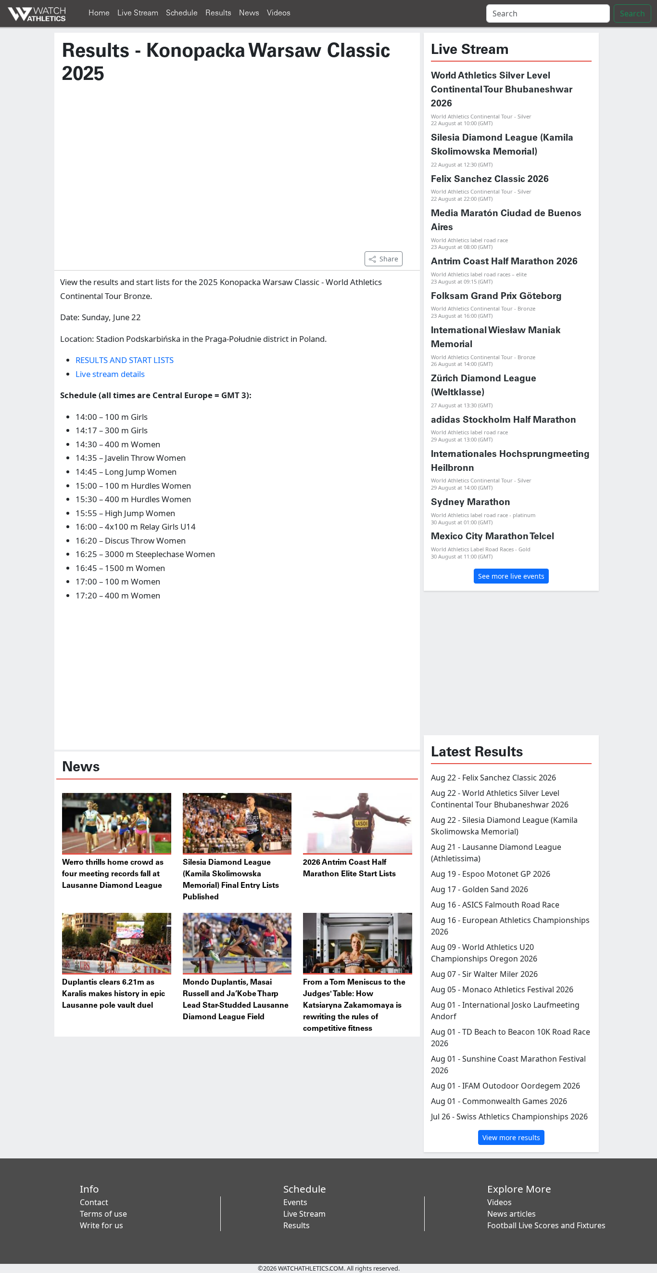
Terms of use (103, 1213)
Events (295, 1202)
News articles (511, 1213)
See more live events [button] (511, 576)
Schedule (182, 13)
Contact (94, 1202)
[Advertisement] (237, 172)
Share (388, 258)
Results (218, 13)
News (249, 13)
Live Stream (137, 13)
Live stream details (110, 373)
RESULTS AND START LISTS (125, 359)
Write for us (101, 1225)
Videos (279, 13)
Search (632, 13)
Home (99, 13)
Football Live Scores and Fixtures (546, 1225)
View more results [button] (511, 1137)
